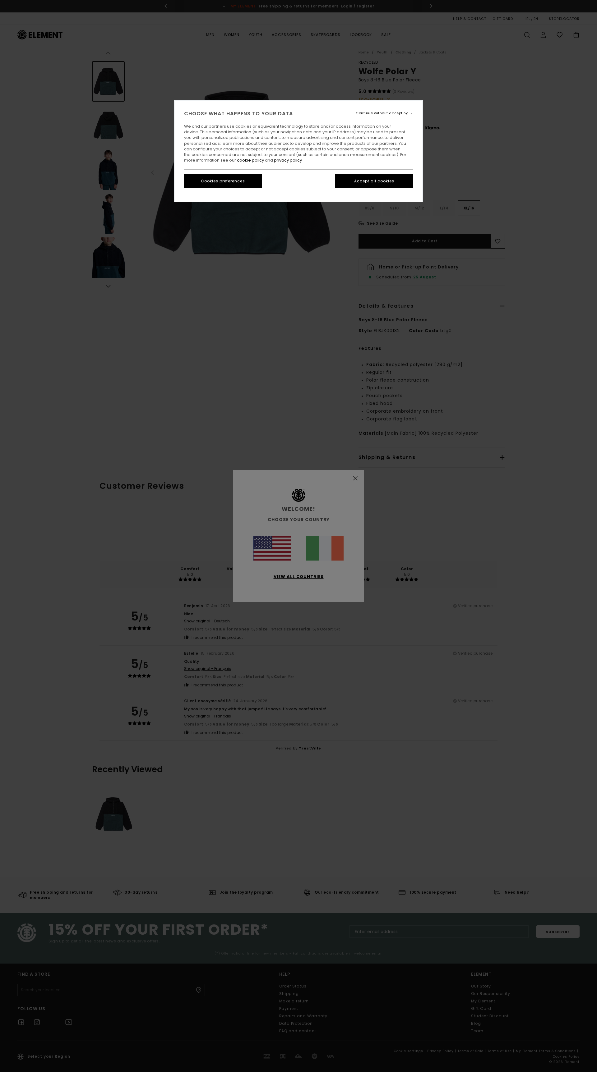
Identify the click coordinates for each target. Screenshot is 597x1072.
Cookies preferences (223, 181)
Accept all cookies (374, 181)
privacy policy (288, 160)
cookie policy (250, 160)
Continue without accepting (382, 113)
